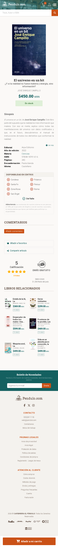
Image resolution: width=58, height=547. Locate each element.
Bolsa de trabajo (29, 428)
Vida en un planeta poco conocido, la (43, 341)
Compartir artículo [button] (18, 250)
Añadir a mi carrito (31, 541)
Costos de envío (29, 478)
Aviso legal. (29, 445)
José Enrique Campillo (29, 90)
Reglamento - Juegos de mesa (29, 461)
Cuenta (29, 493)
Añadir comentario (14, 231)
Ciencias (26, 154)
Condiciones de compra (29, 457)
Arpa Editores (28, 147)
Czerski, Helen (18, 348)
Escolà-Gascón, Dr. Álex (44, 325)
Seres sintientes (42, 300)
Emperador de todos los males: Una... (19, 319)
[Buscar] (55, 12)
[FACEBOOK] (25, 405)
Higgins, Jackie (43, 303)
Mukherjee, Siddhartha (17, 325)
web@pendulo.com (29, 420)
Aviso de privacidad (29, 441)
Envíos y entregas (29, 486)
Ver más (51, 145)
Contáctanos (29, 424)
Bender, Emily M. (19, 303)
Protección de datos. (29, 449)
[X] (29, 405)
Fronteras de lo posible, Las (44, 320)
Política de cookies (29, 453)
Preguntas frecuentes (29, 490)
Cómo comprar (29, 474)
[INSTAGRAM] (33, 405)
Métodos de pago (29, 482)
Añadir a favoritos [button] (18, 243)
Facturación (29, 497)
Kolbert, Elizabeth (41, 347)
